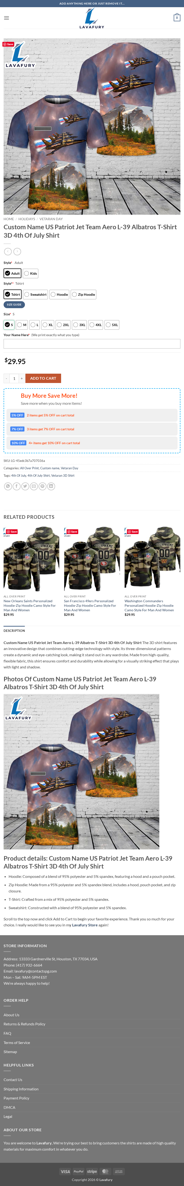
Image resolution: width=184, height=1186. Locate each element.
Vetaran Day (51, 219)
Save (10, 44)
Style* (9, 283)
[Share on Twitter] (25, 486)
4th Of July (18, 475)
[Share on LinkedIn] (51, 486)
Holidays (26, 219)
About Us (11, 1014)
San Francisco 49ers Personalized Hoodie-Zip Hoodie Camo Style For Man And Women (90, 605)
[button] (6, 18)
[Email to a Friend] (34, 486)
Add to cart (43, 378)
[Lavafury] (92, 18)
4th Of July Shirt (39, 475)
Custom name (49, 468)
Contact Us (13, 1079)
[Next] (180, 575)
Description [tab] (14, 631)
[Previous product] (17, 251)
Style (8, 263)
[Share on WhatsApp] (8, 486)
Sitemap (10, 1051)
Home (9, 219)
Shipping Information (21, 1089)
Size (7, 314)
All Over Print (29, 468)
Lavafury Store (85, 925)
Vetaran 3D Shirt (63, 475)
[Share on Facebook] (17, 486)
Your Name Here (17, 335)
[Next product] (8, 251)
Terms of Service (17, 1042)
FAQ (7, 1033)
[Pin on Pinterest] (42, 486)
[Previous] (3, 575)
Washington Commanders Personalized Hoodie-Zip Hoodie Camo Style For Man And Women (149, 605)
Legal (8, 1116)
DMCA (9, 1107)
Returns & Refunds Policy (24, 1024)
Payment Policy (16, 1098)
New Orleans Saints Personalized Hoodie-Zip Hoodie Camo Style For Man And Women (30, 605)
